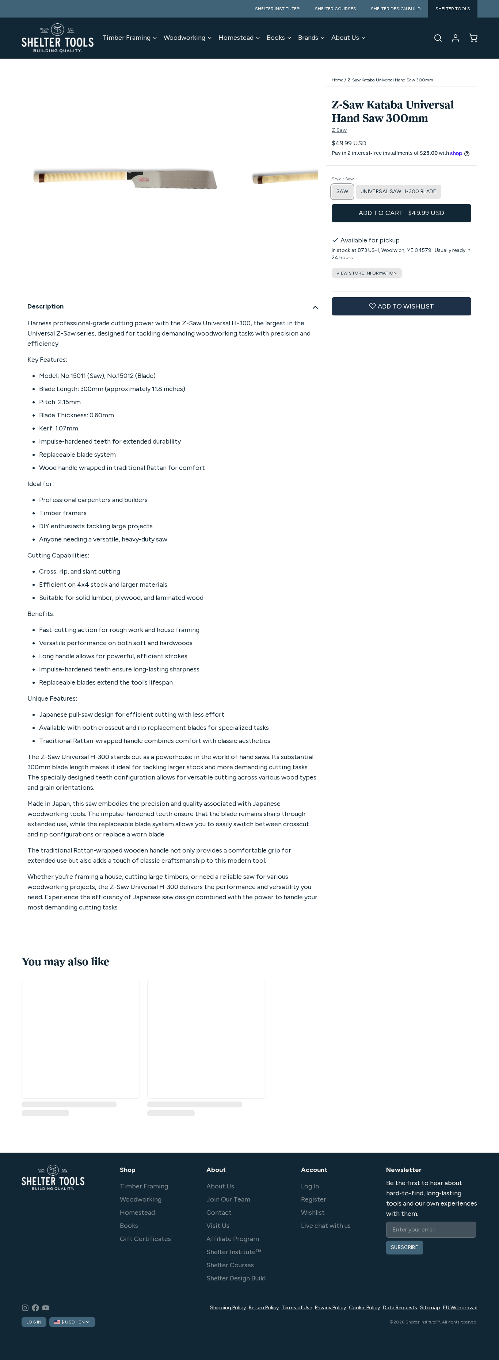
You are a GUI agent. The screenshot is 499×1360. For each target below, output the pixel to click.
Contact (219, 1212)
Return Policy (264, 1308)
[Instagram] (25, 1307)
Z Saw (339, 130)
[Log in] (452, 38)
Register (313, 1199)
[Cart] (470, 38)
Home (337, 80)
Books (276, 38)
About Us (345, 38)
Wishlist (313, 1212)
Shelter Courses (230, 1265)
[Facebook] (35, 1307)
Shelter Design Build (236, 1278)
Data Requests (400, 1308)
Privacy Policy (330, 1308)
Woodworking (184, 38)
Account (314, 1170)
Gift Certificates (145, 1239)
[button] (401, 213)
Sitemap (430, 1308)
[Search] (435, 38)
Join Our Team (228, 1199)
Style (343, 178)
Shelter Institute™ (233, 1252)
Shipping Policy (228, 1308)
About (216, 1170)
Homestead (236, 38)
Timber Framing (126, 38)
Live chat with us (326, 1226)
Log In (310, 1186)
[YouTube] (45, 1307)
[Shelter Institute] (58, 38)
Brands (308, 38)
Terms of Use (297, 1308)
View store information (366, 273)
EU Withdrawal (460, 1308)
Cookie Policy (364, 1308)
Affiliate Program (232, 1239)
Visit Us (217, 1226)
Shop (128, 1170)
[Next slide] (307, 184)
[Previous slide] (33, 184)
